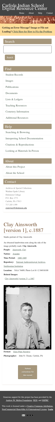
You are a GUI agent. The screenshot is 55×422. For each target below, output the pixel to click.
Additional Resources (17, 117)
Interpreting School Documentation (24, 138)
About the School (15, 173)
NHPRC (45, 400)
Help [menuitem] (40, 13)
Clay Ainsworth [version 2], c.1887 (19, 278)
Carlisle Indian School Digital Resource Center (24, 5)
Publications (12, 87)
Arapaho (16, 253)
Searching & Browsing (18, 132)
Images (9, 80)
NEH (35, 400)
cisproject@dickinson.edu (16, 207)
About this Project (15, 166)
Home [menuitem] (21, 13)
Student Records (14, 74)
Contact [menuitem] (49, 13)
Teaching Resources (16, 105)
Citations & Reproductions (20, 144)
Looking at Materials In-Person (22, 150)
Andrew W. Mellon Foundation (19, 400)
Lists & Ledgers (14, 99)
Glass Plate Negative (21, 351)
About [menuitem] (31, 13)
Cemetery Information (17, 111)
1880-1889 (22, 257)
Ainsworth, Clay (19, 249)
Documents (12, 93)
